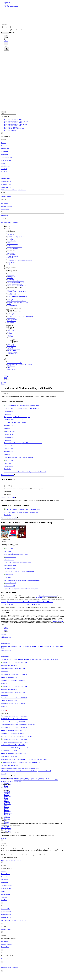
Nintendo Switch (5, 145)
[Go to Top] (32, 372)
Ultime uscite (10, 239)
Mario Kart (4, 172)
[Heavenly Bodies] (9, 446)
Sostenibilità (54, 780)
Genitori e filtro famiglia (7, 778)
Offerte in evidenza (12, 256)
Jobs (8, 367)
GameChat (10, 278)
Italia (5, 816)
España (6, 786)
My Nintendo (11, 366)
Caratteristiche (11, 276)
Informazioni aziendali (26, 778)
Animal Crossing (5, 166)
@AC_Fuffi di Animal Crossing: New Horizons (13, 190)
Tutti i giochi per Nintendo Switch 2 (13, 119)
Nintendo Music (11, 321)
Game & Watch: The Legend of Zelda (17, 302)
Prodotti (9, 333)
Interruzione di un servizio (31, 780)
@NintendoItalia (5, 178)
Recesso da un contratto (44, 780)
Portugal (6, 822)
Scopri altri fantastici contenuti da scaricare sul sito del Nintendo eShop (21, 605)
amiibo (9, 304)
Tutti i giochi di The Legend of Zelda (14, 128)
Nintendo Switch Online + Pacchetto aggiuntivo (20, 316)
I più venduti (10, 257)
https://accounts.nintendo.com (48, 596)
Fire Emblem (4, 151)
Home (5, 375)
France (6, 787)
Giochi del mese (11, 254)
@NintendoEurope (6, 184)
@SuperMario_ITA (6, 187)
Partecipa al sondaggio (15, 860)
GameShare (10, 279)
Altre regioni (7, 805)
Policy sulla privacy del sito (42, 778)
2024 (5, 378)
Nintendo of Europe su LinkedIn (9, 222)
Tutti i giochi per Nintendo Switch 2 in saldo (16, 121)
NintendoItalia (4, 203)
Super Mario (4, 169)
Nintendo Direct (11, 346)
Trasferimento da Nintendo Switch (16, 285)
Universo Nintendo (12, 248)
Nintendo (3, 143)
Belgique (6, 783)
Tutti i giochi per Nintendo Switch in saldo (15, 124)
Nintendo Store (5, 148)
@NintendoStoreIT (6, 181)
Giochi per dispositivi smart (14, 247)
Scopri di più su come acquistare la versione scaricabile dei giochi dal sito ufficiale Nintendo (27, 602)
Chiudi (2, 828)
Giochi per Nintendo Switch (15, 237)
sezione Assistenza (58, 621)
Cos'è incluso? (11, 315)
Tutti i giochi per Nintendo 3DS (12, 125)
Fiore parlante (11, 299)
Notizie (6, 376)
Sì (6, 838)
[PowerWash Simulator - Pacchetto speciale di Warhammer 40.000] (22, 509)
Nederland (7, 792)
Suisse (5, 810)
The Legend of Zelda (6, 157)
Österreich (7, 819)
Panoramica (7, 2)
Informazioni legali (19, 780)
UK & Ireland (8, 829)
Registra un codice (12, 264)
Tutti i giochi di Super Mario (11, 127)
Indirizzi (6, 5)
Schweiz (6, 808)
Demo (9, 242)
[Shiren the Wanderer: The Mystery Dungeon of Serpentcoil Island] (22, 405)
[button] (34, 227)
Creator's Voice (11, 350)
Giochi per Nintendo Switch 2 (15, 236)
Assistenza (16, 778)
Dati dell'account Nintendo (11, 6)
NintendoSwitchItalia (6, 206)
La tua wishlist (11, 262)
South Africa (7, 814)
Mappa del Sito (11, 369)
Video (9, 335)
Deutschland (7, 796)
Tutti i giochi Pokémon (10, 130)
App (8, 332)
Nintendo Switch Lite (13, 294)
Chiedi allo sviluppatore (13, 349)
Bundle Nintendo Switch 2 (14, 284)
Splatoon (3, 163)
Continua (7, 828)
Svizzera (6, 826)
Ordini (6, 3)
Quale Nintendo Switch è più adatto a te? (18, 296)
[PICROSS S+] (8, 460)
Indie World (10, 347)
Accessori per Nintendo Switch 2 (16, 282)
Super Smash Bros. (6, 160)
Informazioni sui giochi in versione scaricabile (19, 260)
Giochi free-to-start (12, 244)
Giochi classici (11, 318)
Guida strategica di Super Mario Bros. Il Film (19, 364)
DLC (8, 245)
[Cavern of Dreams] (9, 431)
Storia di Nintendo (12, 305)
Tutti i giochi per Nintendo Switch (13, 122)
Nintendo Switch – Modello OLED (16, 291)
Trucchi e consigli (12, 352)
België (6, 793)
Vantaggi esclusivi (12, 319)
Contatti (19, 781)
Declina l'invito (5, 860)
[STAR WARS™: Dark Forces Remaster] (15, 420)
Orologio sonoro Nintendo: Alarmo (16, 301)
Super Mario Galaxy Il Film (14, 363)
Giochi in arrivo (11, 241)
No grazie (3, 838)
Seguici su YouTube (6, 196)
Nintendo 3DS (4, 154)
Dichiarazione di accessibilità (8, 781)
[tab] (32, 775)
